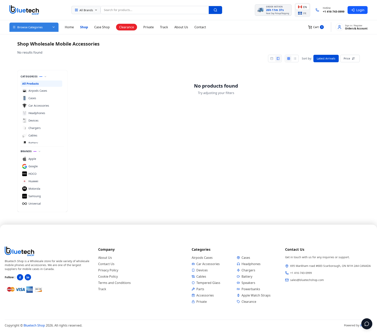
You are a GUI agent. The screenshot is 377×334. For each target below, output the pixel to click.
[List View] (295, 58)
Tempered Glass (208, 283)
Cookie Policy (108, 276)
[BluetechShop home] (24, 10)
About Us (181, 27)
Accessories (205, 295)
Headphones (251, 264)
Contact (200, 27)
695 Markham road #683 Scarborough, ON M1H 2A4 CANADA (330, 266)
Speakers (248, 283)
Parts (200, 289)
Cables (201, 276)
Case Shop (102, 27)
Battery (247, 276)
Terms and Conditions (114, 283)
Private (148, 27)
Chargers (248, 270)
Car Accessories (208, 264)
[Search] (215, 10)
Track (164, 27)
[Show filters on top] (272, 58)
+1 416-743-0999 (333, 11)
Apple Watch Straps (256, 295)
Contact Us (106, 264)
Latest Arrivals (326, 58)
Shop (84, 27)
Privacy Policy (108, 270)
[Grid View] (288, 58)
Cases (246, 257)
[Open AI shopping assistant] (366, 323)
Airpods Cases (202, 257)
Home (69, 27)
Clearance (126, 27)
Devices (202, 270)
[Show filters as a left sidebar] (278, 58)
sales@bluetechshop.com (307, 280)
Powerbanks (251, 289)
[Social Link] (20, 277)
